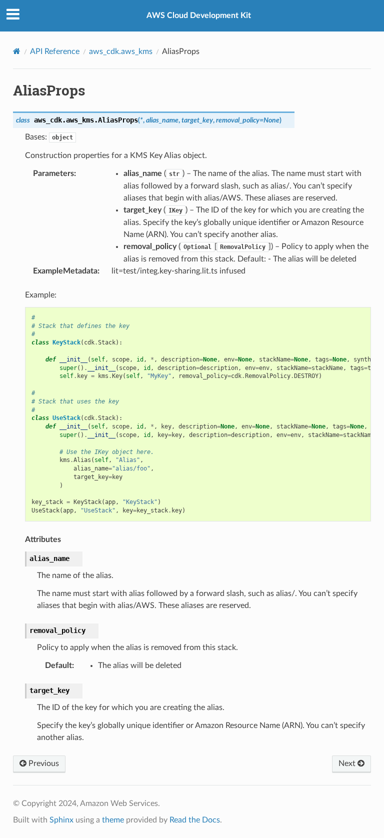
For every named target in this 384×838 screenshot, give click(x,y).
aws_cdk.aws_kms (120, 52)
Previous (42, 764)
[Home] (16, 51)
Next (348, 764)
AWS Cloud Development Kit (198, 16)
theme (113, 820)
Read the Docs (195, 820)
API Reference (55, 52)
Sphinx (62, 820)
